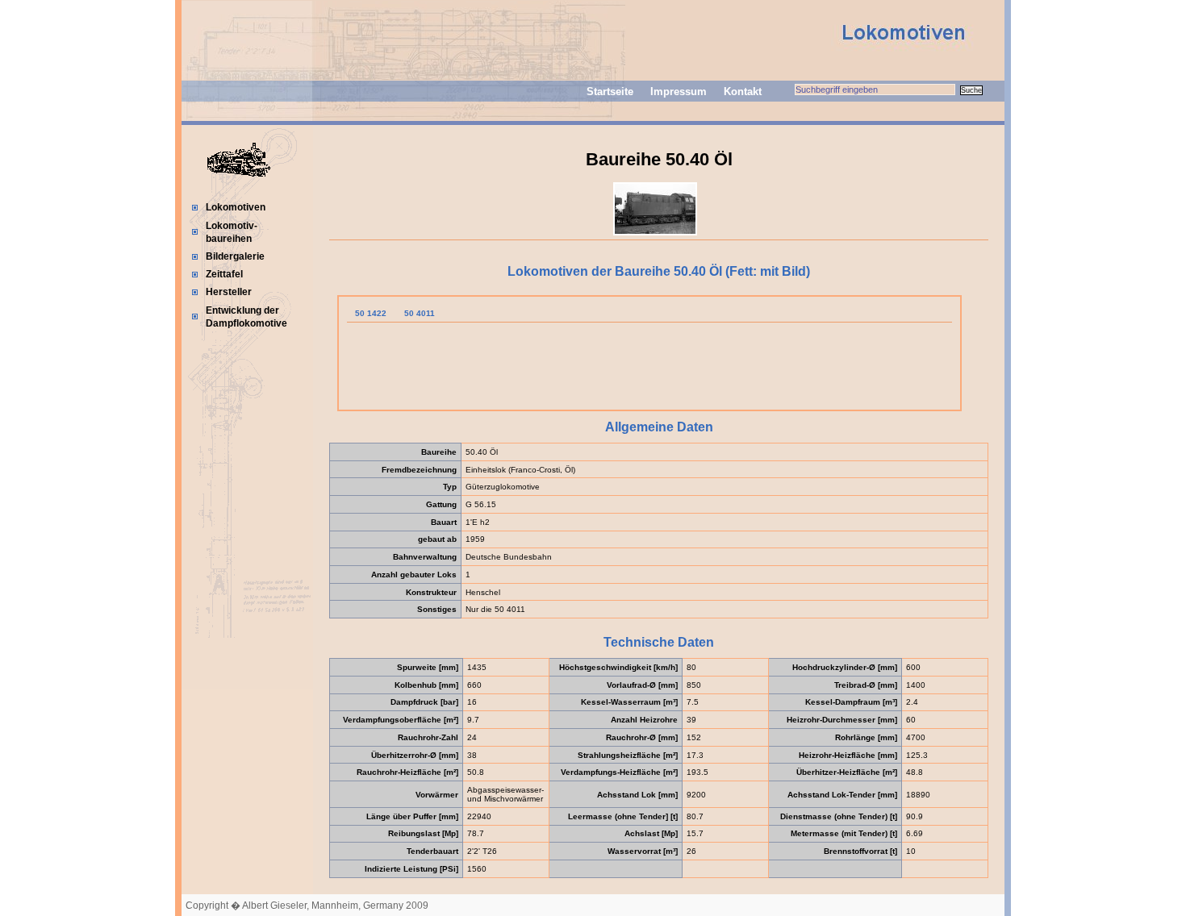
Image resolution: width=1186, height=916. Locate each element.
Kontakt (743, 91)
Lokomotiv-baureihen (231, 232)
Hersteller (229, 292)
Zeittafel (224, 274)
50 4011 (419, 313)
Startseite (610, 91)
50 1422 (370, 313)
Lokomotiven (235, 207)
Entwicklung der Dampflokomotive (246, 317)
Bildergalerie (235, 256)
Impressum (678, 91)
